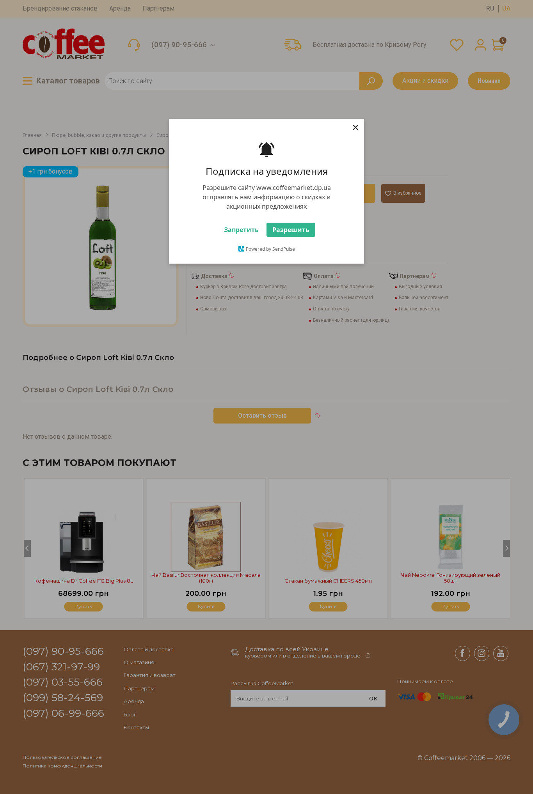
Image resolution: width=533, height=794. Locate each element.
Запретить (241, 229)
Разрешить (290, 229)
